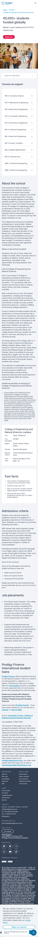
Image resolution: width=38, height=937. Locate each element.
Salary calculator (24, 776)
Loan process (23, 783)
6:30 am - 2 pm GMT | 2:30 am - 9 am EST (15, 807)
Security (4, 800)
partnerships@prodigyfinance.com (12, 823)
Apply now (9, 37)
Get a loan (5, 776)
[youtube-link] (10, 851)
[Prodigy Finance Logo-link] (7, 3)
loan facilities (14, 686)
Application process (25, 781)
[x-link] (16, 846)
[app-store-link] (10, 861)
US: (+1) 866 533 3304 (9, 814)
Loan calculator (23, 779)
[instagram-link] (4, 851)
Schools (11, 10)
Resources (5, 781)
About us (4, 774)
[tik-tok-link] (16, 851)
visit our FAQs (16, 710)
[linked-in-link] (4, 846)
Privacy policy (6, 790)
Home (5, 10)
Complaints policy (7, 795)
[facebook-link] (10, 846)
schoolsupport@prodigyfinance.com (16, 765)
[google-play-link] (4, 861)
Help (3, 783)
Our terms (5, 793)
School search (23, 774)
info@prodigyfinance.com (12, 760)
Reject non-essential (19, 927)
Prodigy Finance (8, 676)
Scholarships (5, 779)
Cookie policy (6, 797)
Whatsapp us (6, 816)
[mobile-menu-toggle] (35, 3)
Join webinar (7, 831)
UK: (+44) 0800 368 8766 (10, 811)
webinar (5, 710)
